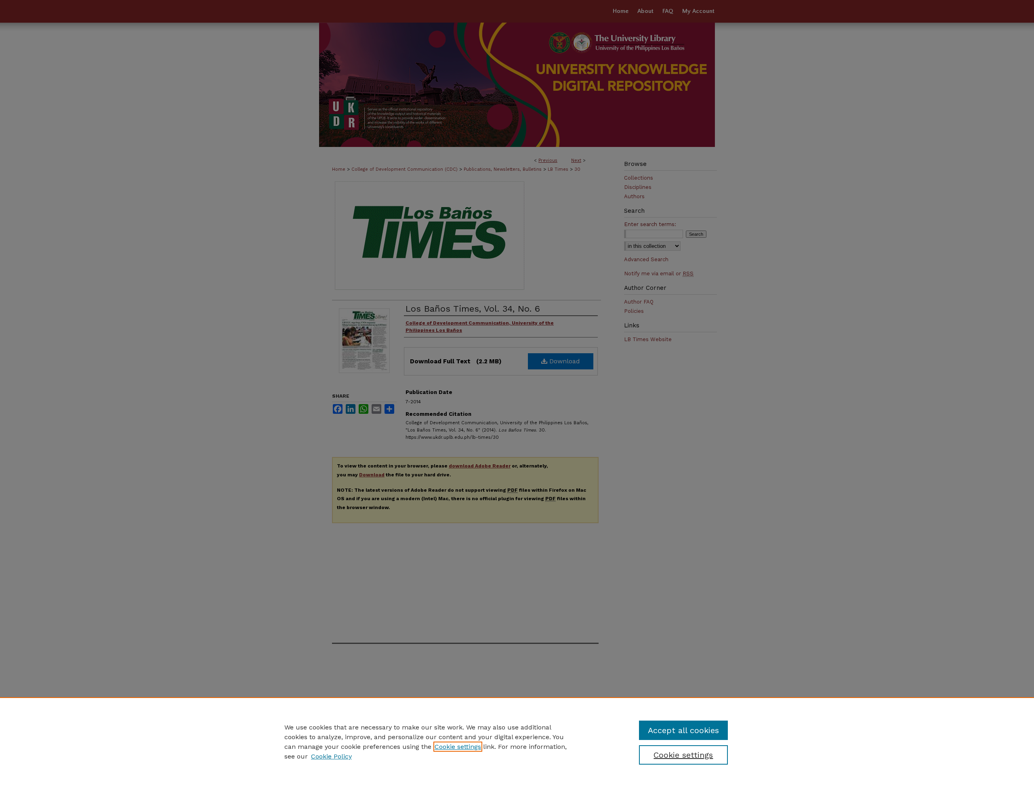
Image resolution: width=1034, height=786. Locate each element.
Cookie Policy (331, 756)
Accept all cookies (683, 730)
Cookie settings (458, 746)
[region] (517, 741)
